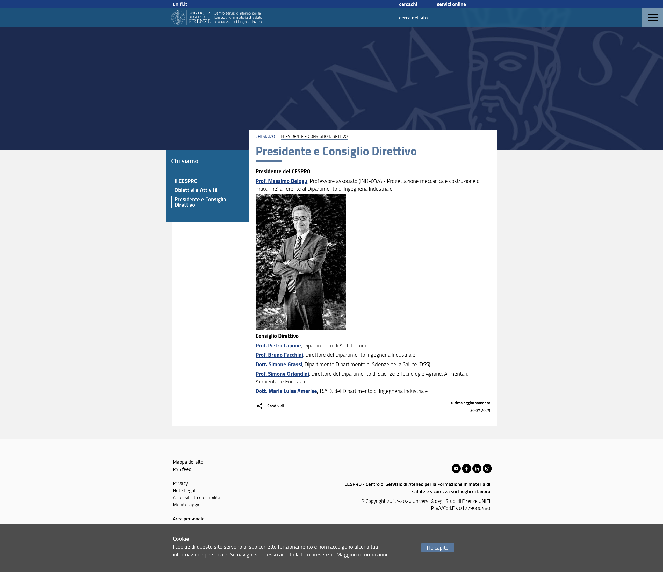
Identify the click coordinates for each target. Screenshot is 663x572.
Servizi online (451, 4)
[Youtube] (456, 468)
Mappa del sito (188, 461)
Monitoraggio (187, 504)
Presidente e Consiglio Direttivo (200, 202)
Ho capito (438, 547)
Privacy (180, 483)
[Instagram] (487, 468)
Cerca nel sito (413, 17)
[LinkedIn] (476, 468)
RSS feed (182, 469)
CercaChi (408, 4)
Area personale (189, 518)
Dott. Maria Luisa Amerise (286, 391)
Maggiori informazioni (361, 554)
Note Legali (184, 490)
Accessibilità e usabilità (196, 497)
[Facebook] (466, 468)
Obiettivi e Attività (196, 190)
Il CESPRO (186, 181)
